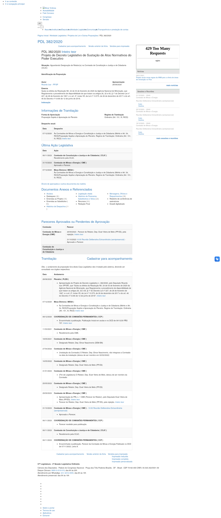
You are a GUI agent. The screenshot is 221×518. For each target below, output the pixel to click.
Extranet (46, 515)
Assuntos (48, 29)
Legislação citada (85, 193)
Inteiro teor (69, 51)
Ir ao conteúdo (11, 1)
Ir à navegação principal (15, 4)
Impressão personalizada (122, 461)
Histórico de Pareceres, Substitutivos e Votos (87, 197)
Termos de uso (49, 510)
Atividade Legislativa (78, 29)
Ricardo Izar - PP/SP (49, 84)
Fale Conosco (48, 13)
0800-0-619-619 (58, 470)
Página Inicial (43, 35)
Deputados (66, 29)
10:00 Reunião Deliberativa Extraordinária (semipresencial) (101, 239)
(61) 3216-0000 (67, 473)
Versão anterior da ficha (98, 46)
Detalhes (141, 106)
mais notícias (172, 85)
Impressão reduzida (120, 456)
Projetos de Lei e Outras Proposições (83, 35)
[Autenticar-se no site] (182, 478)
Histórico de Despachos (56, 206)
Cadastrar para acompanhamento (72, 46)
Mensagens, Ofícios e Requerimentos (118, 194)
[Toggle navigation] (39, 27)
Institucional (57, 29)
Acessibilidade (48, 10)
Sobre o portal (48, 508)
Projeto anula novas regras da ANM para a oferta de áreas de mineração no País (157, 78)
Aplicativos (47, 513)
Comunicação (92, 29)
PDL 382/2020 (50, 41)
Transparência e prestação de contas (113, 29)
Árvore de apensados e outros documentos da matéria (63, 183)
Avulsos (50, 193)
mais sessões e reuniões (167, 138)
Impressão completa (120, 459)
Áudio (140, 104)
